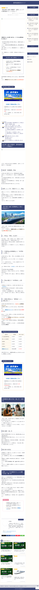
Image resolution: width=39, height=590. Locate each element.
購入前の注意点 (8, 138)
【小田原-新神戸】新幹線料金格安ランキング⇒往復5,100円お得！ (33, 24)
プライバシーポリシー (32, 56)
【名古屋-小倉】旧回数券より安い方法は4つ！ (13, 126)
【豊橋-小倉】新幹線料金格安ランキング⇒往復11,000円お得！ (33, 40)
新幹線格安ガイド (19, 3)
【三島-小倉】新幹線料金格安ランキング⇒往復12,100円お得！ (33, 34)
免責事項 (30, 59)
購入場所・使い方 (8, 137)
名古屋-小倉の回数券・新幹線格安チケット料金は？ (14, 122)
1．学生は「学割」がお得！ (10, 128)
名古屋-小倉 (3, 7)
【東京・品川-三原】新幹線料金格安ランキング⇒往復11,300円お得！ (33, 19)
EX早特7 (13, 266)
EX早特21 (4, 286)
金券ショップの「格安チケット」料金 (12, 125)
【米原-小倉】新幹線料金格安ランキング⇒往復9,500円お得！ (33, 29)
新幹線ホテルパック (9, 309)
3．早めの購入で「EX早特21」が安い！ (13, 132)
